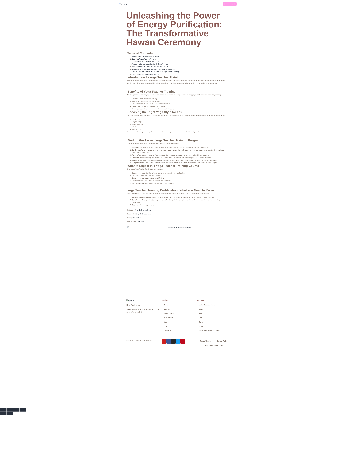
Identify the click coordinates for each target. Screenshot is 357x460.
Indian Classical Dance (207, 305)
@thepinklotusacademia (143, 210)
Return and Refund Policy (214, 345)
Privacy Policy (222, 341)
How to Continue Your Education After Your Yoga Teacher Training (155, 72)
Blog (165, 322)
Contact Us (216, 4)
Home (145, 4)
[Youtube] (164, 341)
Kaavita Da (136, 218)
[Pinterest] (182, 341)
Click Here (140, 222)
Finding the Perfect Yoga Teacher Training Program (150, 64)
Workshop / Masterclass (174, 4)
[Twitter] (178, 341)
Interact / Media (188, 4)
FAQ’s (207, 4)
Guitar (201, 326)
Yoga (201, 309)
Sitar (200, 313)
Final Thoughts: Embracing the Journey (146, 74)
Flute (200, 318)
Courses (161, 4)
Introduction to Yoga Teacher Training (145, 56)
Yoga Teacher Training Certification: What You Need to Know (153, 69)
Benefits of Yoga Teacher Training (144, 59)
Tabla (201, 322)
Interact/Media (168, 318)
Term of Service (205, 341)
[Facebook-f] (168, 341)
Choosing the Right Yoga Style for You (145, 61)
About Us (153, 4)
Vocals (201, 335)
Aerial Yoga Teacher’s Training (209, 330)
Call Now (39, 393)
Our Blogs (199, 4)
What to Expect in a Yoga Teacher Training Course (150, 66)
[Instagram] (173, 341)
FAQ (165, 326)
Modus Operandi (169, 313)
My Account (229, 4)
